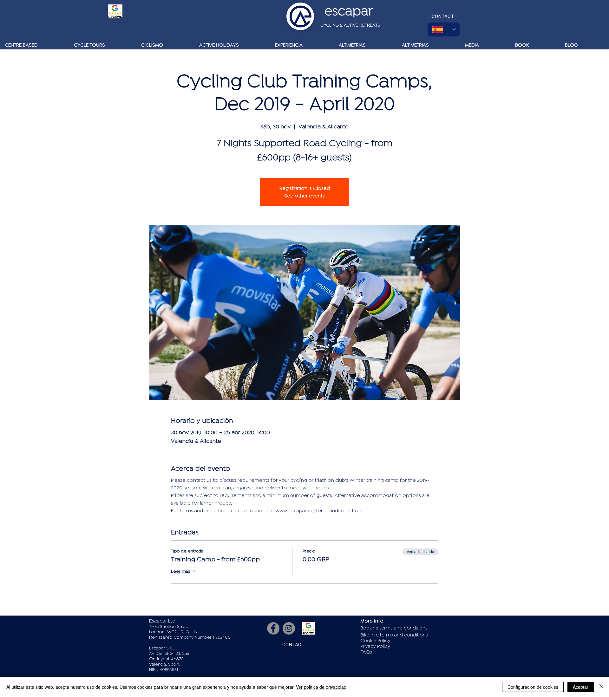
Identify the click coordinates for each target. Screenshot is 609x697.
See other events (304, 195)
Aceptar (580, 687)
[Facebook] (273, 628)
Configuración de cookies (533, 687)
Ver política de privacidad (321, 687)
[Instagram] (289, 628)
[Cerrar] (601, 687)
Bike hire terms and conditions (394, 635)
